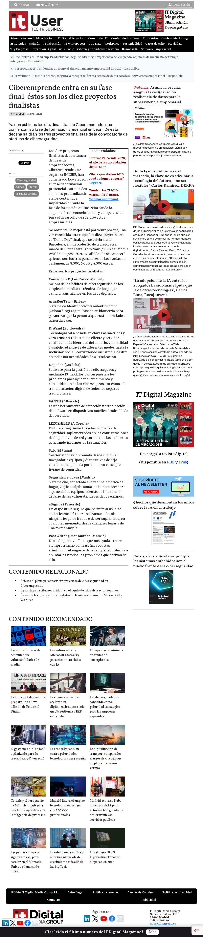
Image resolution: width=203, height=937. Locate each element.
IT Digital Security (26, 193)
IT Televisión (52, 43)
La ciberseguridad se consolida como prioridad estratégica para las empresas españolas (105, 707)
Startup (33, 186)
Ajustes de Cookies (140, 892)
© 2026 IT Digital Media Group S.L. (34, 892)
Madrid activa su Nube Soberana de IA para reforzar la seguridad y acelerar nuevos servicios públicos (106, 810)
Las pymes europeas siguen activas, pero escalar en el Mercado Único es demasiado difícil (26, 862)
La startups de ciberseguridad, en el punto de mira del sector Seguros (69, 590)
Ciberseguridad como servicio (98, 49)
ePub (182, 462)
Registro (95, 183)
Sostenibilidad (132, 43)
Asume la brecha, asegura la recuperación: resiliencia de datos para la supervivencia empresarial (157, 95)
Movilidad (175, 43)
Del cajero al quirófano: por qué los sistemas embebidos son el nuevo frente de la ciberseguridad (163, 561)
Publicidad (148, 900)
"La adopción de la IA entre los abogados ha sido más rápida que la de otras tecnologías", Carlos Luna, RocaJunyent (162, 288)
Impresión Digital (44, 49)
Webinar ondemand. (104, 199)
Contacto (53, 900)
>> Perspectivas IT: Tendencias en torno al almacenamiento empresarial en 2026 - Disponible (74, 68)
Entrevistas (150, 38)
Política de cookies (105, 892)
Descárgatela (176, 27)
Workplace (111, 43)
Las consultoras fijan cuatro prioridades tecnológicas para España (68, 754)
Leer (102, 167)
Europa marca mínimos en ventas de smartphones (106, 655)
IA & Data (95, 43)
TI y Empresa (19, 49)
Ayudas (19, 186)
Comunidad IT (98, 38)
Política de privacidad (177, 892)
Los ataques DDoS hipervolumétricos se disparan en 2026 (105, 857)
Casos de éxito (155, 43)
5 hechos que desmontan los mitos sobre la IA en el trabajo (163, 505)
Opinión (34, 43)
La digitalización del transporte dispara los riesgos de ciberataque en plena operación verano (106, 758)
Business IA (130, 49)
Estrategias (18, 43)
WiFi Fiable (66, 49)
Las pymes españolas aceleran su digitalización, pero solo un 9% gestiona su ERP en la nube (67, 707)
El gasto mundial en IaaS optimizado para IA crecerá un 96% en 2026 (28, 754)
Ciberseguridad (26, 180)
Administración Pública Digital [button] (31, 38)
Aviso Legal (75, 892)
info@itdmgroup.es (163, 923)
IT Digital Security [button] (70, 38)
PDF (170, 462)
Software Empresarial (156, 49)
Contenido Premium (125, 38)
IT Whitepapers (74, 43)
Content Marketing (174, 38)
